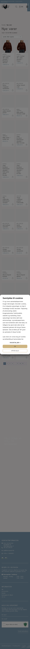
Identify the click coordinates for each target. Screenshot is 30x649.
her (22, 339)
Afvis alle (15, 350)
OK (15, 346)
